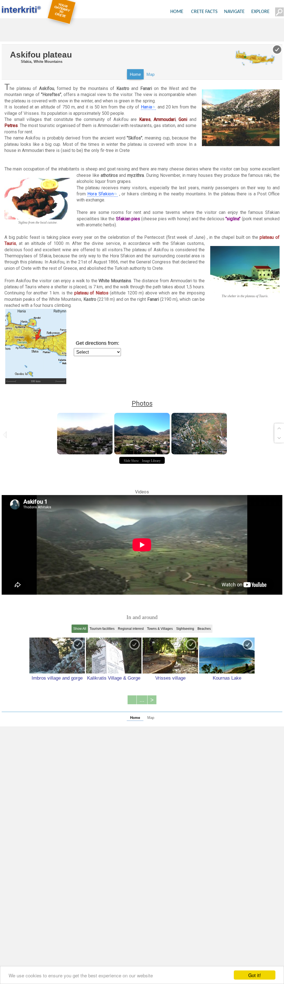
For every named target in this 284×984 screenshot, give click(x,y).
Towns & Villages (160, 629)
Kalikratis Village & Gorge (113, 677)
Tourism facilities (102, 629)
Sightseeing (185, 629)
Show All (79, 629)
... (142, 700)
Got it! (254, 975)
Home (135, 74)
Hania (146, 107)
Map (150, 74)
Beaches (204, 629)
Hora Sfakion (100, 193)
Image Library (151, 461)
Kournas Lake (227, 677)
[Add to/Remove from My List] (78, 644)
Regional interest (131, 629)
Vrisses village (170, 677)
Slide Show (131, 461)
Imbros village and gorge (57, 677)
